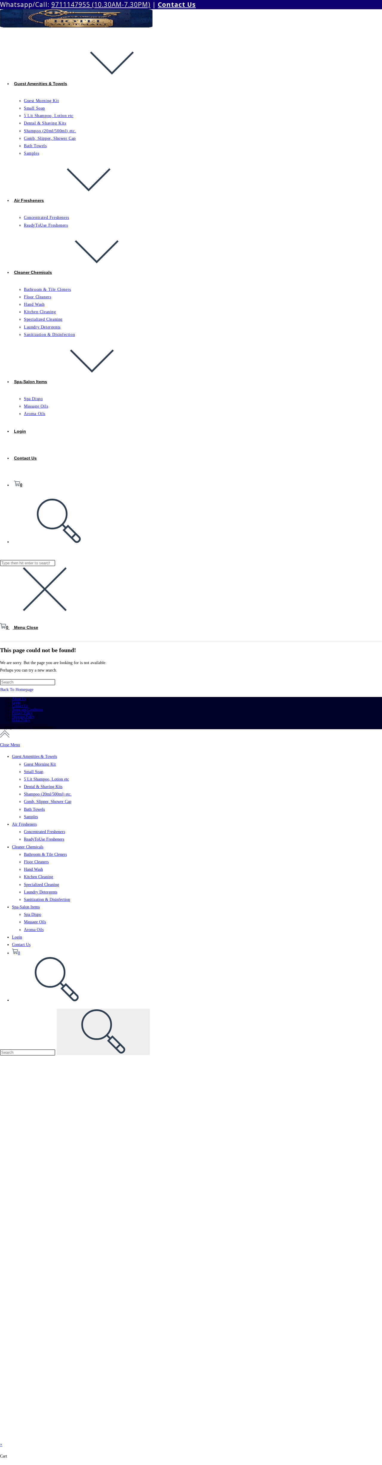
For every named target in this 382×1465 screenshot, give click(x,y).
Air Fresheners (24, 824)
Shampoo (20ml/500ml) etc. (48, 794)
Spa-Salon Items (26, 907)
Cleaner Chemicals (27, 847)
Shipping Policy (23, 717)
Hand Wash (33, 869)
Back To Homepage (16, 689)
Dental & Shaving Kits (43, 786)
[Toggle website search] (56, 1000)
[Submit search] (103, 1031)
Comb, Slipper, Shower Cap (47, 801)
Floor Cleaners (36, 862)
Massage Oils (35, 922)
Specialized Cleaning (41, 884)
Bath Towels (34, 809)
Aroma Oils (34, 929)
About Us (19, 699)
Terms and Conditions (27, 709)
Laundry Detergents (40, 892)
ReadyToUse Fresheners (44, 839)
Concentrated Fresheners (44, 832)
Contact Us (20, 706)
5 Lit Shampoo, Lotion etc (46, 779)
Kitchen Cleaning (38, 877)
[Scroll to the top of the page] (5, 735)
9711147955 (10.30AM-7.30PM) (100, 4)
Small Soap (33, 772)
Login (16, 702)
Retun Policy (21, 720)
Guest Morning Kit (40, 764)
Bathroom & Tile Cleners (45, 854)
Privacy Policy (22, 713)
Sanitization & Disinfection (47, 899)
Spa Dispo (32, 914)
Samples (31, 817)
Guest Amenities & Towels (34, 756)
